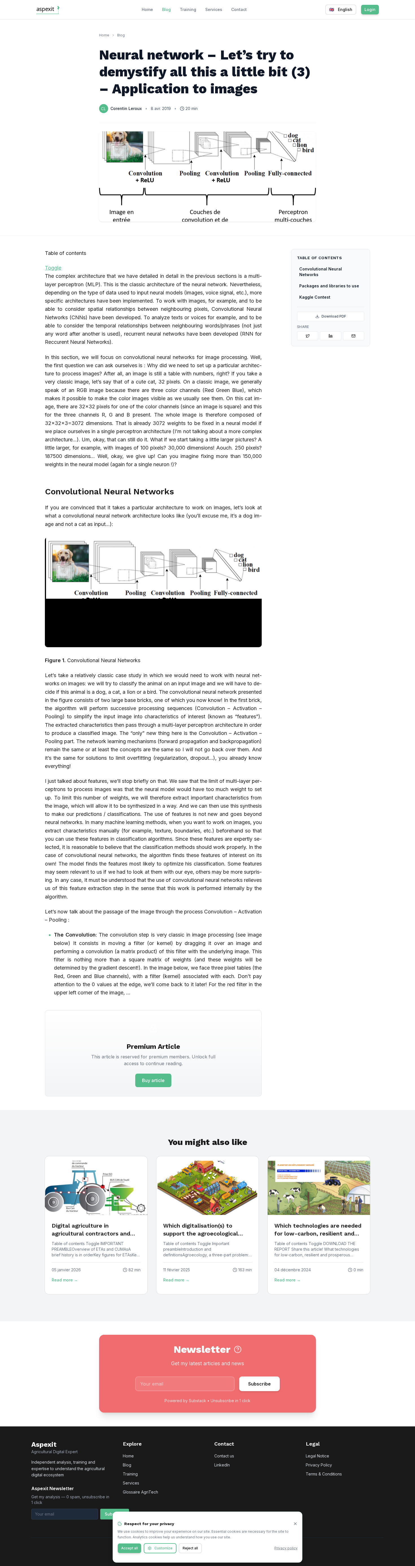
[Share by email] (353, 335)
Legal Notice (317, 1455)
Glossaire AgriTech (140, 1492)
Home (147, 9)
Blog (166, 9)
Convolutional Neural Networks (320, 271)
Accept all (129, 1548)
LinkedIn (222, 1465)
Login (369, 9)
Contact (239, 9)
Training (188, 9)
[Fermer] (295, 1523)
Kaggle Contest (314, 297)
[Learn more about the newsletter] (238, 1349)
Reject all (190, 1548)
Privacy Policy (319, 1465)
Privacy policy (286, 1548)
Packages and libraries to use (329, 285)
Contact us (224, 1455)
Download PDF (334, 316)
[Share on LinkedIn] (330, 335)
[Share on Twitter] (307, 335)
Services (213, 9)
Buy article (153, 1080)
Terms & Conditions (324, 1474)
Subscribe (259, 1384)
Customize (163, 1548)
